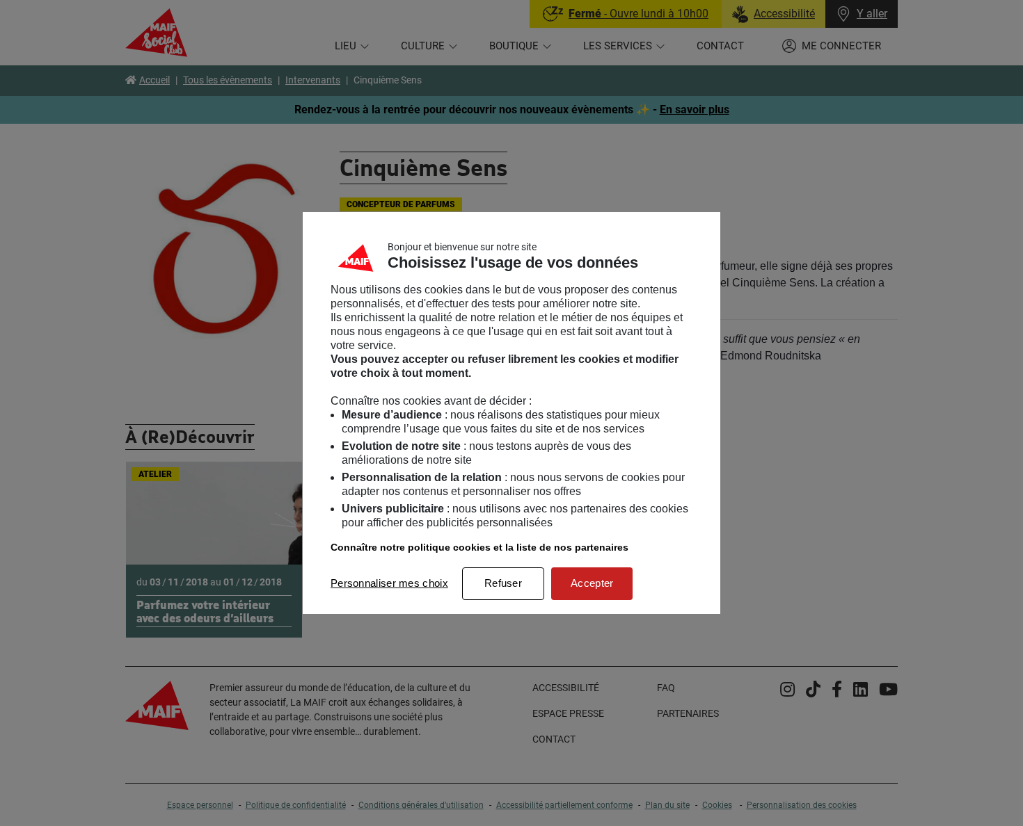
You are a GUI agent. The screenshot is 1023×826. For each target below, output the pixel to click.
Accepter (592, 583)
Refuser (503, 583)
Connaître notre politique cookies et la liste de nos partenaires (479, 547)
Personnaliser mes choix (389, 583)
